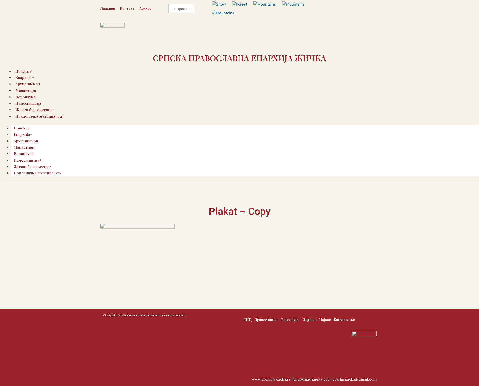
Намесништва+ (28, 160)
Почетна (22, 128)
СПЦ (247, 319)
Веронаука (24, 153)
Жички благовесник (32, 166)
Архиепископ (26, 140)
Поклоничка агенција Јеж (39, 116)
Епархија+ (23, 134)
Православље (266, 319)
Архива (145, 9)
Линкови (107, 9)
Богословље (344, 319)
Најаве (325, 319)
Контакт (127, 9)
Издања (309, 319)
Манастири (25, 90)
